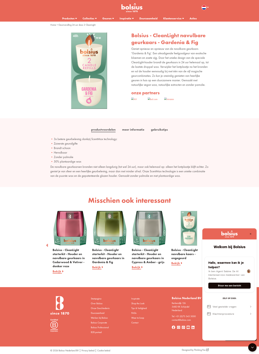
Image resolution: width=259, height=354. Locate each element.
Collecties (88, 18)
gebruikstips (159, 129)
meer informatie (133, 129)
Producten (68, 18)
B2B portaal (96, 332)
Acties (193, 18)
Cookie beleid (103, 350)
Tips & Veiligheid (139, 308)
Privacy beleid (88, 350)
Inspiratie (125, 18)
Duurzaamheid (148, 18)
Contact (134, 322)
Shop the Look (137, 303)
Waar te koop (137, 317)
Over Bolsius (97, 303)
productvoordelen (103, 129)
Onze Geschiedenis (100, 308)
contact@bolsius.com (181, 319)
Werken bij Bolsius (99, 317)
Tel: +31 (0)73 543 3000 (184, 316)
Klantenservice (172, 18)
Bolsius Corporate (99, 322)
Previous (47, 244)
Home (53, 24)
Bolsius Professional (100, 327)
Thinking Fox (199, 349)
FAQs (134, 313)
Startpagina (96, 298)
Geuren (107, 18)
